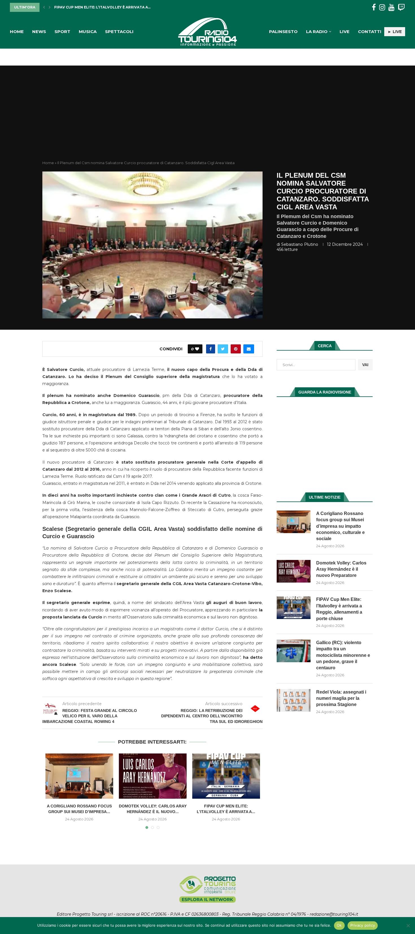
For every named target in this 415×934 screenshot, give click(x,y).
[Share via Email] (248, 348)
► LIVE (395, 31)
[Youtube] (391, 7)
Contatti (369, 31)
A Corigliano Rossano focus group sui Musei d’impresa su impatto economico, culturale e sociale (340, 526)
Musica (88, 31)
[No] (408, 925)
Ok (339, 925)
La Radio (316, 31)
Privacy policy (362, 925)
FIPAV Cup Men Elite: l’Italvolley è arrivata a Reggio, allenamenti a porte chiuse (339, 609)
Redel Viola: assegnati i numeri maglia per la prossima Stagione (341, 698)
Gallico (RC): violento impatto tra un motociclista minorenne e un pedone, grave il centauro (343, 655)
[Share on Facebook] (210, 348)
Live (345, 31)
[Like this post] (197, 348)
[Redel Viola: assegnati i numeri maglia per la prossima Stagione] (294, 700)
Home (17, 31)
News (39, 31)
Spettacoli (119, 31)
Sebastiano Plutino (299, 244)
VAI (365, 364)
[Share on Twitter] (223, 348)
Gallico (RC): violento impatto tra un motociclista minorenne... (122, 7)
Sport (62, 31)
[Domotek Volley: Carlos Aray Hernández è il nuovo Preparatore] (153, 776)
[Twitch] (401, 7)
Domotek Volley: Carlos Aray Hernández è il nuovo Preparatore (341, 569)
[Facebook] (374, 7)
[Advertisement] (207, 117)
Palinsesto (283, 31)
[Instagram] (382, 7)
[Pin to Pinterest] (236, 348)
